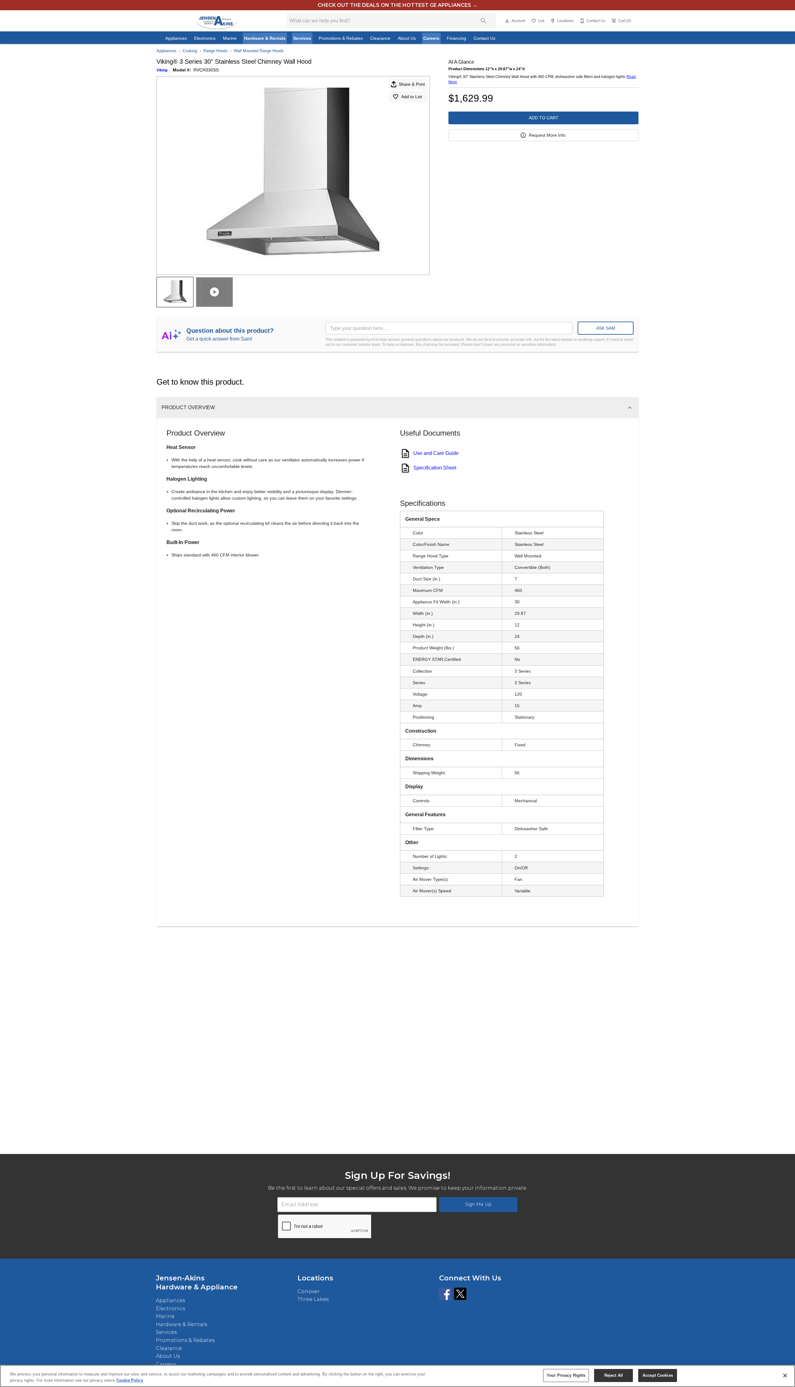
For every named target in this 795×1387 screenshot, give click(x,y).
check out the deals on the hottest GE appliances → (397, 5)
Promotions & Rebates (341, 38)
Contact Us (484, 38)
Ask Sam (605, 328)
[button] (507, 21)
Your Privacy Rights (566, 1375)
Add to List (411, 96)
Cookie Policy (129, 1380)
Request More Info (547, 135)
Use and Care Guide (436, 453)
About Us (407, 38)
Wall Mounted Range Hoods (259, 50)
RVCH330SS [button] (206, 69)
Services (302, 38)
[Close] (785, 1375)
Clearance (380, 38)
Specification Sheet (434, 467)
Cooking (190, 50)
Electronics (205, 38)
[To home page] (217, 20)
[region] (397, 1376)
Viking (162, 70)
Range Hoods (215, 50)
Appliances (176, 38)
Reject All (613, 1375)
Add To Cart (543, 117)
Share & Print (412, 84)
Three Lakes (313, 1299)
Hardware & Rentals (265, 38)
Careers (431, 38)
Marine (230, 38)
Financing (456, 38)
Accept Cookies (658, 1375)
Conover (309, 1291)
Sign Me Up (478, 1204)
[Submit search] (483, 20)
